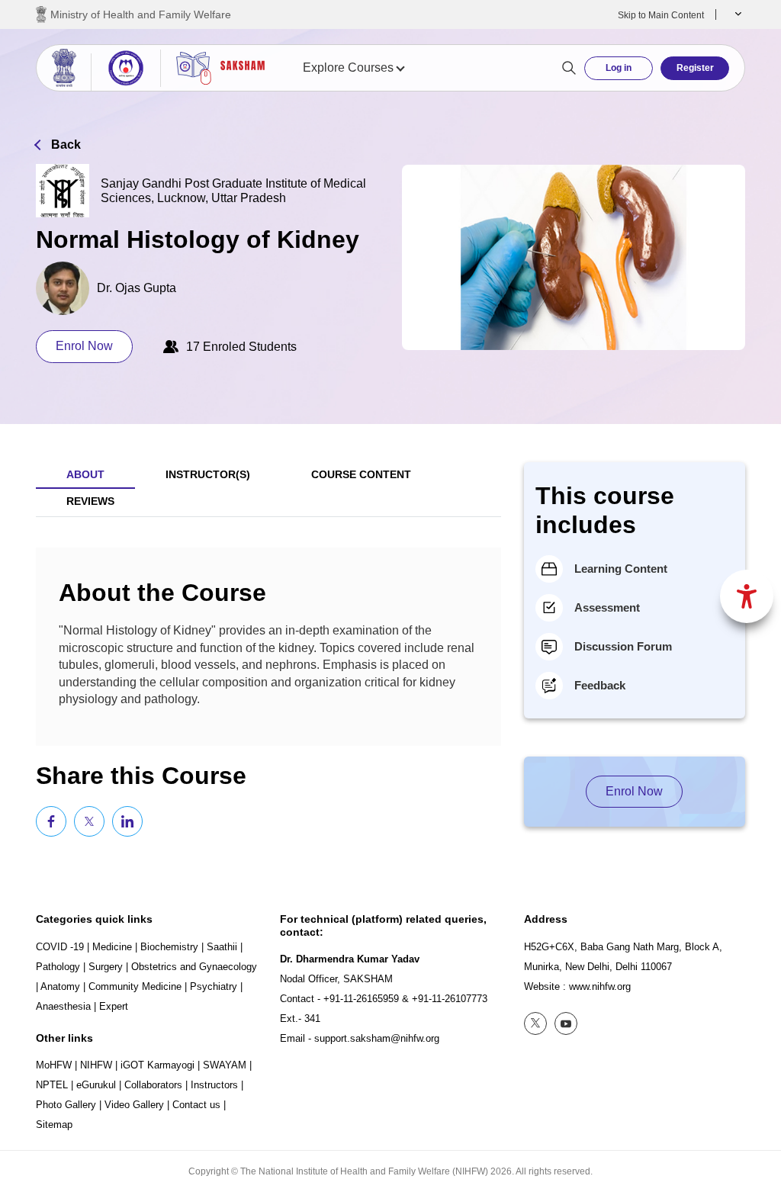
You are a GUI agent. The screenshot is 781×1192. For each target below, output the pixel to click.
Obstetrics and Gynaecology (194, 966)
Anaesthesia (63, 1006)
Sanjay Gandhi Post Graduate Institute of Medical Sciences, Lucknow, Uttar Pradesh (233, 190)
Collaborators (153, 1085)
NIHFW (96, 1065)
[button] (736, 14)
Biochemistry (169, 947)
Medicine (112, 947)
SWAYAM (224, 1065)
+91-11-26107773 (449, 998)
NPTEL (52, 1085)
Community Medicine (135, 986)
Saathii (222, 947)
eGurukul (96, 1085)
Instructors (214, 1085)
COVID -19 (60, 947)
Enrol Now (84, 345)
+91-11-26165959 (361, 998)
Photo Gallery (66, 1104)
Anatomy (60, 986)
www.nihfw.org (600, 986)
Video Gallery (134, 1104)
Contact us (196, 1104)
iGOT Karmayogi (157, 1065)
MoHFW (54, 1065)
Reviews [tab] (90, 501)
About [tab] (85, 474)
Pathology (58, 966)
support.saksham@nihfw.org (376, 1038)
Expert (113, 1006)
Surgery (105, 966)
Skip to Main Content (661, 15)
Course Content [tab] (361, 474)
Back (66, 144)
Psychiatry (213, 986)
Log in (619, 68)
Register (695, 68)
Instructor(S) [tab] (208, 474)
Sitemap (54, 1124)
